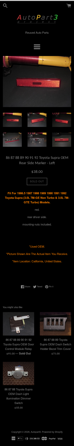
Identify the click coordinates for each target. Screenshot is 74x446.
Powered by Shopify (52, 431)
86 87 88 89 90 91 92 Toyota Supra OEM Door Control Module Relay (18, 344)
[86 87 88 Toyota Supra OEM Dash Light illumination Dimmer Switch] (18, 373)
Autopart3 (36, 431)
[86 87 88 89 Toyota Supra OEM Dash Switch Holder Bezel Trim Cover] (55, 324)
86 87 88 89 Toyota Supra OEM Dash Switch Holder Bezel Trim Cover (55, 344)
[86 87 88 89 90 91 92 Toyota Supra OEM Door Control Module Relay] (18, 324)
